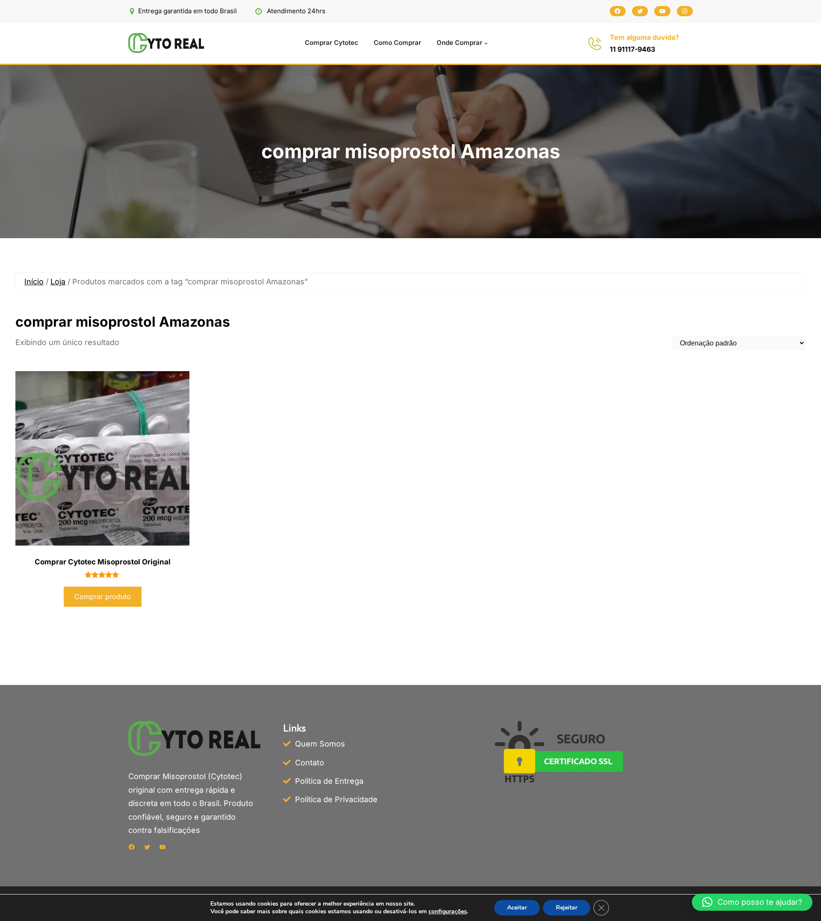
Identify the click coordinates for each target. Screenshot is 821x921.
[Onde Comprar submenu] (486, 43)
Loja (57, 281)
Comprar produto (102, 596)
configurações (447, 911)
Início (34, 281)
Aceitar (517, 907)
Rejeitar (566, 907)
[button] (752, 902)
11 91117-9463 (632, 49)
